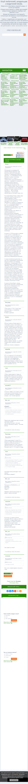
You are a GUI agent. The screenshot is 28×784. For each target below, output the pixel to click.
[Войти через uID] (7, 591)
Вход (17, 582)
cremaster (7, 501)
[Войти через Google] (18, 591)
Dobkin (7, 317)
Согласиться (14, 780)
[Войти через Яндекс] (15, 591)
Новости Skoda (6, 73)
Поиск (24, 147)
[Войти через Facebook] (13, 591)
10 (10, 482)
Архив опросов (13, 622)
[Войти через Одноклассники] (20, 591)
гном (6, 368)
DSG (7, 617)
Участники (14, 147)
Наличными (8, 655)
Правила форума (19, 147)
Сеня (6, 451)
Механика (8, 615)
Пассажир (7, 302)
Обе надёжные (9, 618)
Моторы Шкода (6, 80)
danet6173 (7, 385)
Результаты (6, 622)
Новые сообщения (7, 147)
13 (10, 559)
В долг (7, 657)
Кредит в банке (9, 653)
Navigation (7, 70)
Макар (6, 164)
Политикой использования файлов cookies (12, 777)
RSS (24, 148)
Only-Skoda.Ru (14, 30)
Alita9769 (7, 349)
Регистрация (12, 582)
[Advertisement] (14, 54)
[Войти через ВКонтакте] (10, 591)
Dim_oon (7, 400)
